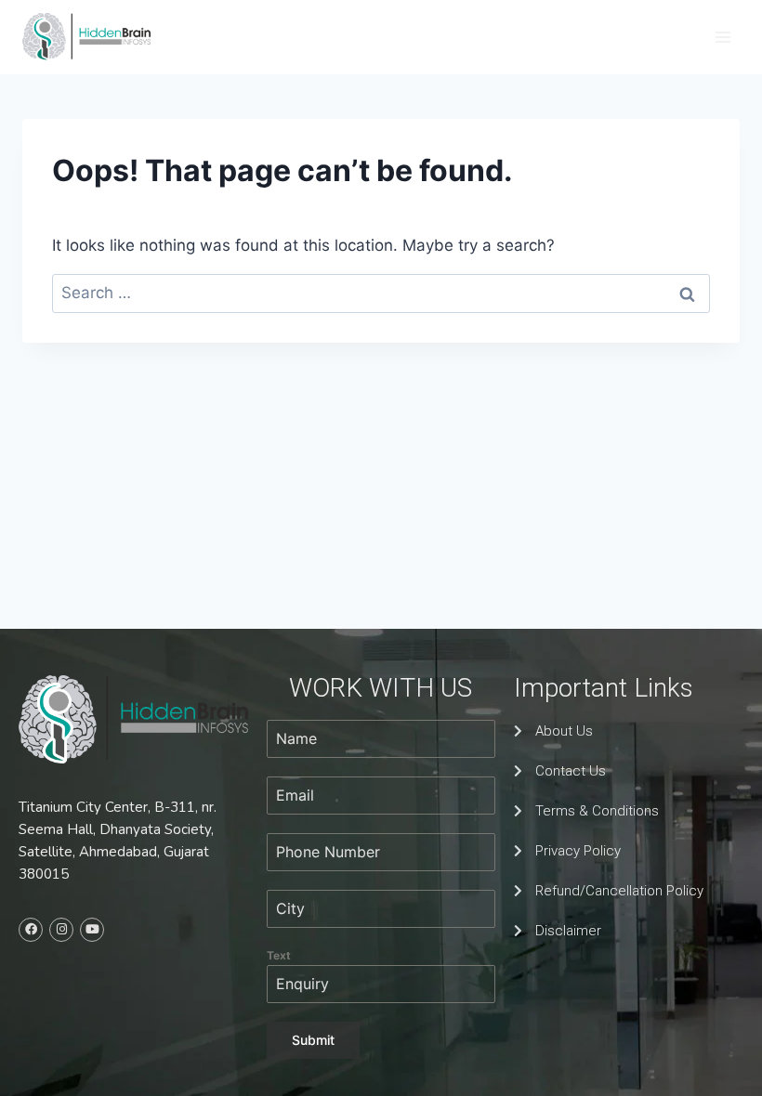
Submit (313, 1040)
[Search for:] (381, 292)
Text (279, 955)
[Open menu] (722, 36)
